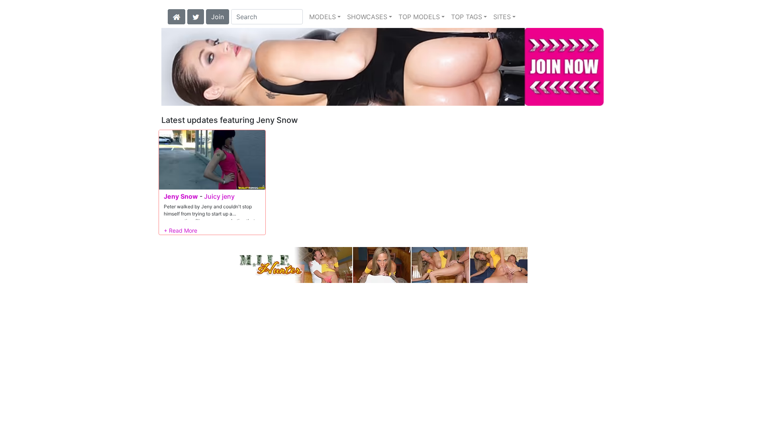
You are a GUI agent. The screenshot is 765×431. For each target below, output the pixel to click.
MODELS (322, 17)
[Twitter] (195, 16)
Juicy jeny (219, 196)
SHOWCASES (367, 17)
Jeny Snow (181, 196)
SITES (502, 17)
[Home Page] (176, 16)
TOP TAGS (466, 17)
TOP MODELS (419, 17)
